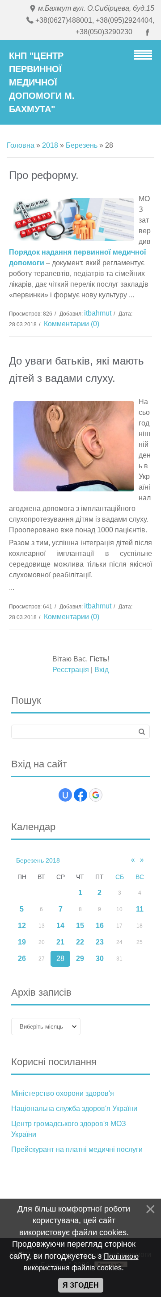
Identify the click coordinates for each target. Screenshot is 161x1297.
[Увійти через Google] (95, 795)
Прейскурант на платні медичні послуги (77, 1149)
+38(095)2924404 (124, 20)
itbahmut (97, 313)
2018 (50, 145)
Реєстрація (70, 669)
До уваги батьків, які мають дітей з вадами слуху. (76, 369)
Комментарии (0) (71, 324)
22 (80, 942)
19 (22, 942)
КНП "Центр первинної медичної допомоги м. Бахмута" (42, 82)
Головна (20, 145)
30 (100, 958)
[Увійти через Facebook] (80, 795)
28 (60, 958)
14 (60, 925)
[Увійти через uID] (65, 795)
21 (60, 942)
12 (22, 925)
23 (100, 942)
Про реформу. (44, 175)
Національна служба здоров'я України (74, 1108)
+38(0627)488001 (63, 20)
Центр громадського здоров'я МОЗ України (68, 1129)
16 (100, 925)
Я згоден (81, 1285)
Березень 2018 (38, 860)
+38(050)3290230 (104, 32)
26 (22, 958)
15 (80, 925)
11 (140, 909)
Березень (81, 145)
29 (80, 958)
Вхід (101, 669)
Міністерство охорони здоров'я (62, 1093)
